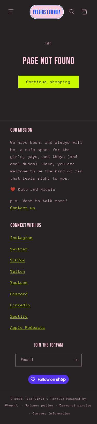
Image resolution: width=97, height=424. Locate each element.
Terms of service (75, 405)
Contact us (22, 207)
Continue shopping (48, 81)
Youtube (19, 282)
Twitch (17, 271)
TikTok (17, 260)
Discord (19, 294)
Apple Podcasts (27, 327)
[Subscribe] (75, 360)
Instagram (21, 237)
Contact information (52, 413)
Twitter (19, 249)
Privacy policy (40, 405)
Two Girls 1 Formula (46, 399)
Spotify (19, 316)
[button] (11, 12)
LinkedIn (20, 305)
